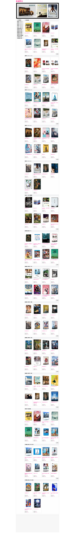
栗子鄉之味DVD (27, 279)
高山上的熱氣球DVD (54, 366)
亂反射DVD (35, 68)
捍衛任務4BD (27, 68)
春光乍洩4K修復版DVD (54, 259)
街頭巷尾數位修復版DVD (46, 243)
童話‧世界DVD (44, 350)
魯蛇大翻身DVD (44, 84)
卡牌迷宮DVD (36, 118)
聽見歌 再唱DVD (27, 421)
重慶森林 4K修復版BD (37, 259)
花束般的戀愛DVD (36, 437)
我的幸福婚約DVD (53, 138)
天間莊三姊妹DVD (53, 295)
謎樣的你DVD (36, 84)
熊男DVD (43, 154)
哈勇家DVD (52, 421)
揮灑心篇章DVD (27, 138)
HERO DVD (52, 279)
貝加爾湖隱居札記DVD (54, 402)
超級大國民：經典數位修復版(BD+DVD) (37, 244)
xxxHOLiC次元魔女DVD (37, 295)
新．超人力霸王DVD (36, 154)
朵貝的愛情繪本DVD (54, 386)
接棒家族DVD (44, 366)
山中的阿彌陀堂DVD (45, 279)
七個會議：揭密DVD (28, 295)
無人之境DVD (27, 366)
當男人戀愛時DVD (36, 350)
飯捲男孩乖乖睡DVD (28, 102)
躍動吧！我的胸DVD (54, 84)
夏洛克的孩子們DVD (36, 102)
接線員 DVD (35, 366)
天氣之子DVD (36, 473)
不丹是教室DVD (27, 386)
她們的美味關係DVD (45, 386)
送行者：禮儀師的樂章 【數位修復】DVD (54, 244)
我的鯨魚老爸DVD (45, 402)
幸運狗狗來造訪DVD (45, 102)
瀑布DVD (26, 350)
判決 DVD (26, 402)
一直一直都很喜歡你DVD (28, 154)
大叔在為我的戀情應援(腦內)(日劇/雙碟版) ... (46, 295)
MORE (57, 123)
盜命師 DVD (53, 350)
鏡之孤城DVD (27, 84)
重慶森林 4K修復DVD (45, 259)
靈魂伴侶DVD (53, 154)
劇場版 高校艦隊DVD (54, 473)
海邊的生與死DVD (36, 279)
